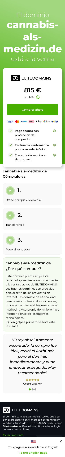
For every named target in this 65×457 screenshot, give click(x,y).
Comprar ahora (32, 109)
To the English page (33, 452)
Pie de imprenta (13, 435)
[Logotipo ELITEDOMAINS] (32, 410)
